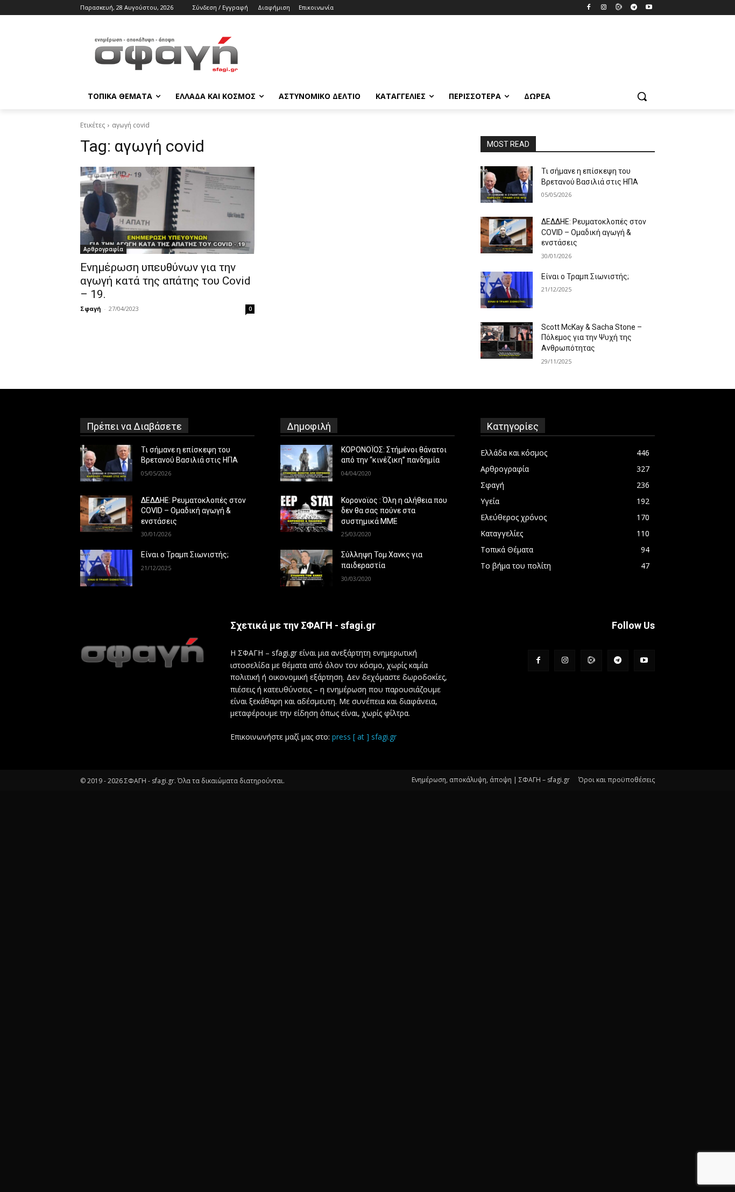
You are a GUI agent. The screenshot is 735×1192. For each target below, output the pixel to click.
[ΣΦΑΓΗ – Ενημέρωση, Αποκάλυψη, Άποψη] (166, 54)
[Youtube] (648, 8)
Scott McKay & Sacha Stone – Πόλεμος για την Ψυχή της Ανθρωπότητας (591, 337)
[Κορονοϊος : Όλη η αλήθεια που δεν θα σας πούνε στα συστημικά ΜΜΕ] (306, 513)
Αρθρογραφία (103, 249)
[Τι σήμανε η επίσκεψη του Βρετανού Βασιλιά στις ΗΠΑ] (506, 184)
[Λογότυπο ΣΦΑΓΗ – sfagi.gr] (142, 652)
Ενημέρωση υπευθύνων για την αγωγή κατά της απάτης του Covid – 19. (165, 281)
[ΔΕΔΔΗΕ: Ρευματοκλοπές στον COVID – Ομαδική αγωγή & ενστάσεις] (506, 235)
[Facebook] (589, 8)
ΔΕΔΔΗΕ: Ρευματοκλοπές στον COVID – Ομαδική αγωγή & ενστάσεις (593, 232)
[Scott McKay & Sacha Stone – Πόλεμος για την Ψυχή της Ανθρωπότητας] (506, 340)
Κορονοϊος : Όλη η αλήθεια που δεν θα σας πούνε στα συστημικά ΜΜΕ (394, 511)
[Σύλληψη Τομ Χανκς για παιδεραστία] (306, 568)
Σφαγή (90, 308)
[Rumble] (619, 8)
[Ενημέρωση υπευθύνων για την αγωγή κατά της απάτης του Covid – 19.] (167, 210)
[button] (642, 96)
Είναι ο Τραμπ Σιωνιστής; (585, 276)
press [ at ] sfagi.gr (364, 737)
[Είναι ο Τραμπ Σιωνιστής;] (506, 290)
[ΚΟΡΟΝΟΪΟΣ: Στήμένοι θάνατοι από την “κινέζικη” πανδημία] (306, 463)
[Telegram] (633, 8)
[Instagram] (604, 8)
